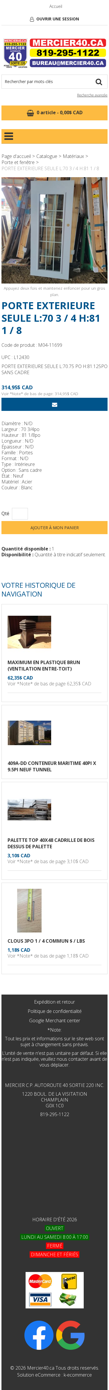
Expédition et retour (54, 1002)
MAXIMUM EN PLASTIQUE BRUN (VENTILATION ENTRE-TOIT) (44, 665)
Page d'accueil (16, 156)
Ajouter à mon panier (55, 527)
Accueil (55, 6)
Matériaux (73, 156)
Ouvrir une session (57, 19)
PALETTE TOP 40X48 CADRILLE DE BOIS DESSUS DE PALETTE (51, 843)
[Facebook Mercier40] (38, 1335)
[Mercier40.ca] (54, 53)
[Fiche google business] (70, 1335)
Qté (5, 513)
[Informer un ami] (54, 404)
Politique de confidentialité (55, 1011)
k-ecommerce (78, 1375)
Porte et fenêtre (18, 162)
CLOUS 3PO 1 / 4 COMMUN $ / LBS (46, 941)
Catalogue (46, 156)
